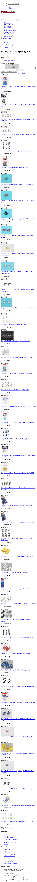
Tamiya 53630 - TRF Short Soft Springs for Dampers (15, 653)
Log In (9, 7)
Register (10, 8)
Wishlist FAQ (8, 853)
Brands (6, 844)
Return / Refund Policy (10, 839)
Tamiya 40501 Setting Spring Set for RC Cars (13, 324)
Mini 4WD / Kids (9, 32)
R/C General (7, 26)
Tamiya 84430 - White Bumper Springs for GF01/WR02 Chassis (18, 406)
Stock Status (21, 73)
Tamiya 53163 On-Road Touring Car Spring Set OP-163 (16, 151)
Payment (6, 836)
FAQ (5, 851)
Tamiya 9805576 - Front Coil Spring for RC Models (15, 390)
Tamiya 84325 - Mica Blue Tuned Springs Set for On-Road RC (18, 522)
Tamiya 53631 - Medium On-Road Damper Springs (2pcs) (17, 556)
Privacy (6, 840)
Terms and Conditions (10, 842)
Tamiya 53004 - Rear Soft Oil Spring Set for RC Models (16, 589)
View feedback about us (10, 863)
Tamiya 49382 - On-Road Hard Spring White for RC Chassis (17, 821)
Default (8, 73)
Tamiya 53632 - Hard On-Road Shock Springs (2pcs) (15, 670)
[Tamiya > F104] (12, 66)
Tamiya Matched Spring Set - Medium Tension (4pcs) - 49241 (17, 473)
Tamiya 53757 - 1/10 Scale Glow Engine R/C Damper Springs (18, 788)
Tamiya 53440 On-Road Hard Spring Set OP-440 (14, 167)
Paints (5, 29)
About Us (6, 834)
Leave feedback (8, 861)
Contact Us (7, 849)
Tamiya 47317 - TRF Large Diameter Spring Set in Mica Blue (18, 422)
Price (16, 73)
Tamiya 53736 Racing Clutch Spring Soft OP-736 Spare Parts (17, 184)
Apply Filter (20, 69)
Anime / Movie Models (10, 34)
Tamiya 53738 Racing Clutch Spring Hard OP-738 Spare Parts (18, 219)
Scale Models (7, 27)
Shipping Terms (8, 837)
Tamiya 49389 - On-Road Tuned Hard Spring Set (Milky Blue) (18, 805)
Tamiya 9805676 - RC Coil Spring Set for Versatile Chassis (17, 357)
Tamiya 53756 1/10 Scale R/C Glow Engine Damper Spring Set (18, 308)
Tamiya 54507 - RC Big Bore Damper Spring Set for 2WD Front (18, 134)
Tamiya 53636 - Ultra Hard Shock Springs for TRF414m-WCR (18, 702)
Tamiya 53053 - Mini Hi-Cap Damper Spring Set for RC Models (18, 603)
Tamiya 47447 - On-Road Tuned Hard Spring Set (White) (16, 373)
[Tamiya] (3, 63)
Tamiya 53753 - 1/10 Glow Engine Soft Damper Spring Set (17, 736)
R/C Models (7, 23)
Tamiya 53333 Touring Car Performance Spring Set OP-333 (17, 637)
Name (12, 73)
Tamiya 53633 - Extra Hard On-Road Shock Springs (15, 572)
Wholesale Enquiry (9, 856)
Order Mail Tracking (9, 854)
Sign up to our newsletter (7, 873)
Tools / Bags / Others (10, 30)
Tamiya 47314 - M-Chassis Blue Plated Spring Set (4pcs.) (16, 438)
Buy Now (3, 94)
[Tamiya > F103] (12, 65)
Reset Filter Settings (9, 60)
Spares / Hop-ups (9, 24)
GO (18, 20)
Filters (2, 57)
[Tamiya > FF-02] (12, 68)
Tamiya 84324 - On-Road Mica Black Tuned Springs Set (16, 505)
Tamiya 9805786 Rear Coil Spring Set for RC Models (15, 341)
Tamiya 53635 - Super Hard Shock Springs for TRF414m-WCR (18, 686)
